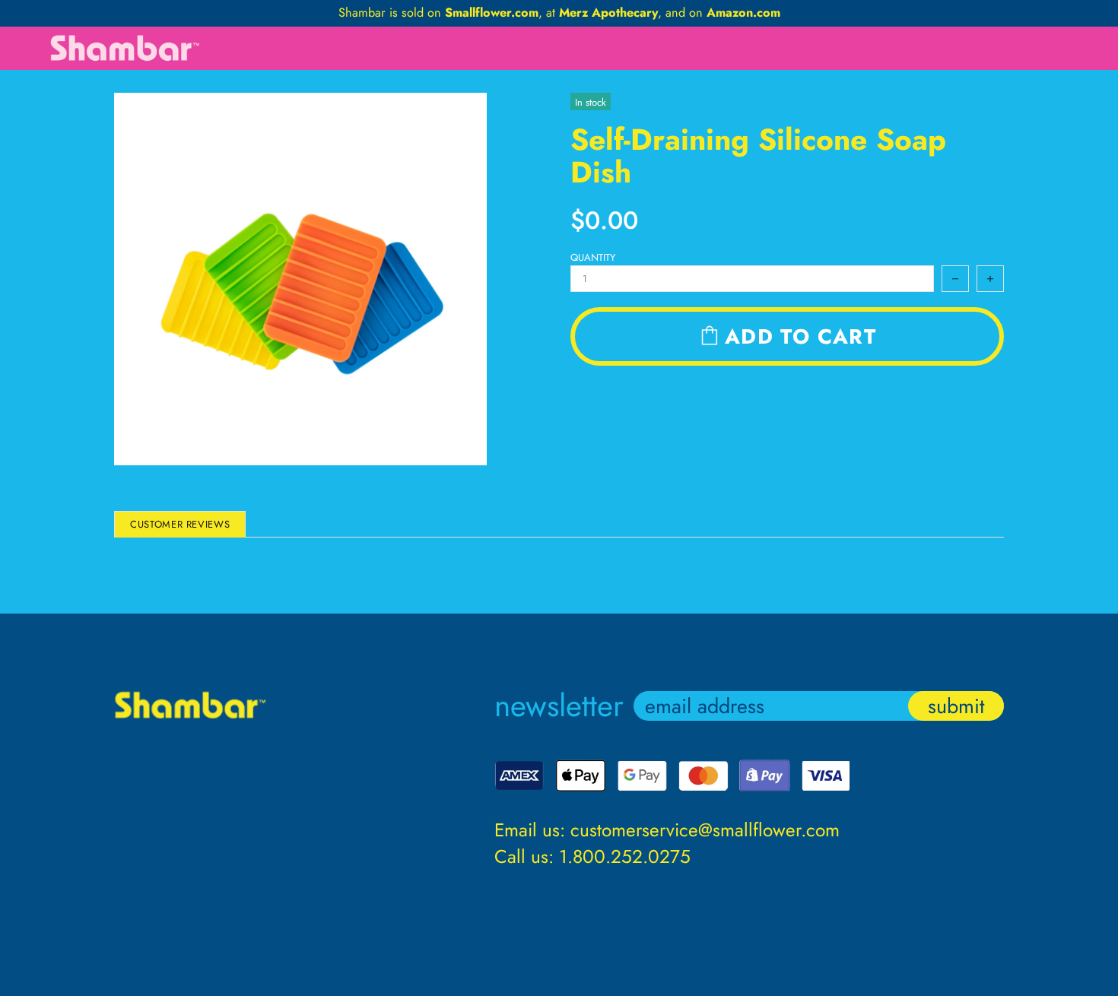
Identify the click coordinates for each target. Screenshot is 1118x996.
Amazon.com (743, 13)
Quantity (592, 257)
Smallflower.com (491, 13)
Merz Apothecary (608, 13)
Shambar (125, 48)
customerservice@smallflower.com (705, 830)
